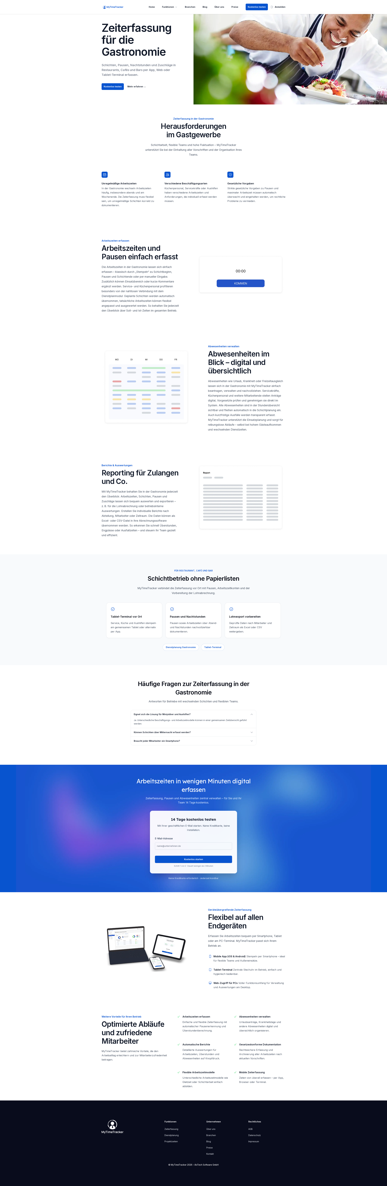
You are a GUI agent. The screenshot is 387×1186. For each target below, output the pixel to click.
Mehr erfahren (136, 86)
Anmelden (280, 7)
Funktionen (168, 7)
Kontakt (210, 1154)
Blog (205, 7)
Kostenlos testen (257, 7)
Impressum (253, 1141)
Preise (234, 7)
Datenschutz (254, 1135)
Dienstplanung (171, 1135)
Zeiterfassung (171, 1129)
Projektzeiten (171, 1141)
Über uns (219, 7)
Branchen (190, 7)
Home (152, 7)
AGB (250, 1129)
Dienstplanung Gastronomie (181, 647)
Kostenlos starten (193, 859)
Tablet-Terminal (212, 647)
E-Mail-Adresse (164, 838)
